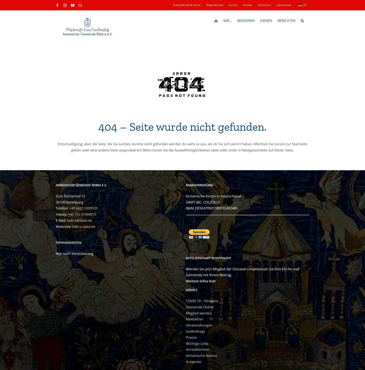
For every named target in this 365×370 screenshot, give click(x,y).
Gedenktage (195, 331)
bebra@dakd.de (79, 220)
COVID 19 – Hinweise (202, 301)
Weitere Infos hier (201, 281)
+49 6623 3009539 (83, 208)
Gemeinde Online (200, 307)
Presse (191, 337)
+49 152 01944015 (82, 214)
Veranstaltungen (199, 325)
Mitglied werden (198, 313)
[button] (302, 20)
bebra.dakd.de (83, 226)
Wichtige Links (197, 343)
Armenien (194, 361)
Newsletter (194, 319)
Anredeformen (197, 349)
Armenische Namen (201, 355)
